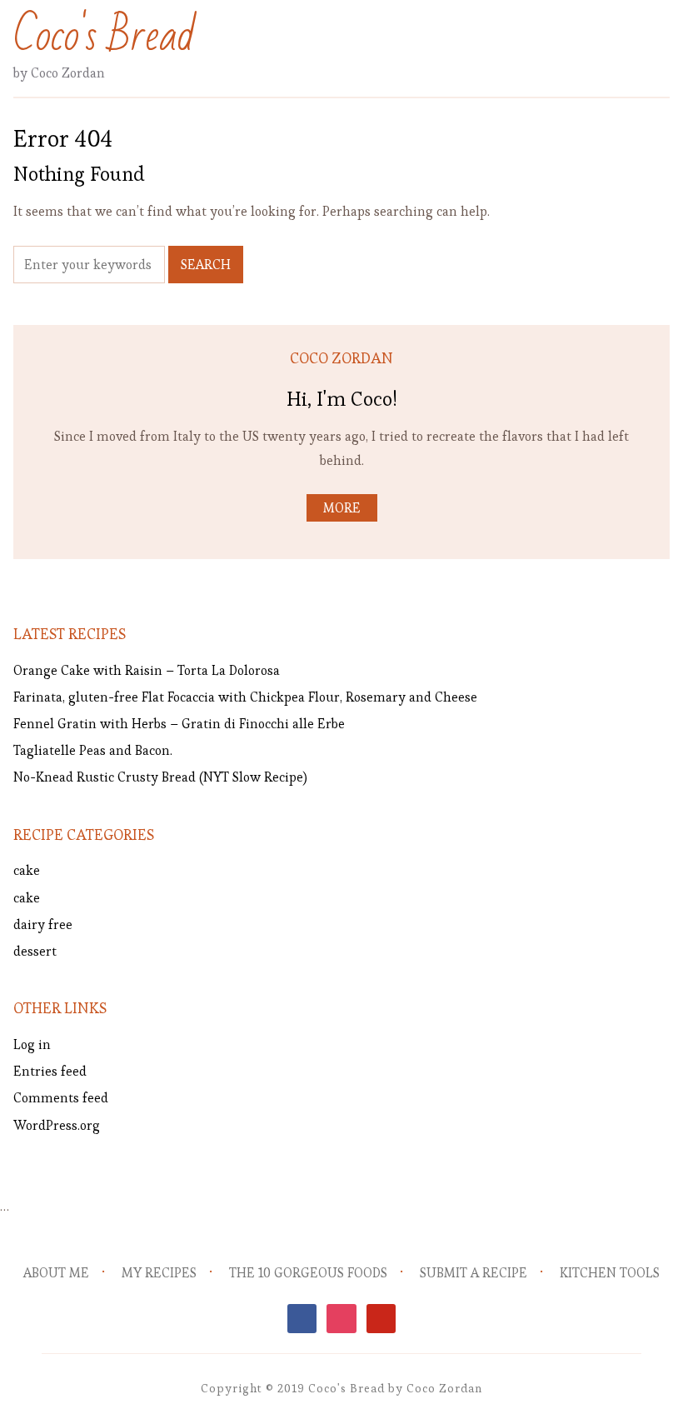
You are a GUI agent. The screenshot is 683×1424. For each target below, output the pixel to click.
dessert (35, 951)
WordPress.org (56, 1125)
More (342, 508)
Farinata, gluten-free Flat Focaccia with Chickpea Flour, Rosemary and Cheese (245, 697)
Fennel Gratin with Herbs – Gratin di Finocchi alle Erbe (179, 723)
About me (56, 1273)
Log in (32, 1044)
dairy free (42, 924)
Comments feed (60, 1098)
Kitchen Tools (610, 1273)
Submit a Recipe (473, 1273)
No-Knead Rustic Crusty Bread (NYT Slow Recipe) (160, 777)
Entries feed (50, 1071)
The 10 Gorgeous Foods (308, 1273)
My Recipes (159, 1273)
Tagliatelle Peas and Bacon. (92, 750)
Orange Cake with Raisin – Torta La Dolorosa (146, 670)
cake (26, 870)
